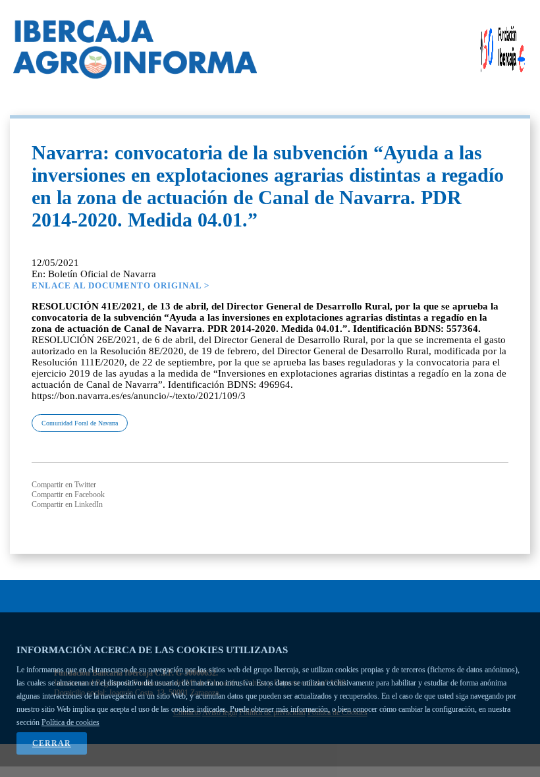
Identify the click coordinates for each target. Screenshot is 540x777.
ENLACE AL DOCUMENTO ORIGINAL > (120, 285)
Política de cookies (70, 722)
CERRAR (51, 743)
